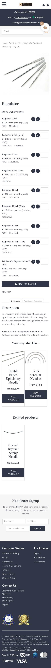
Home (4, 43)
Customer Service (13, 548)
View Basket (39, 558)
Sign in (37, 554)
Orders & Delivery (10, 554)
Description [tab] (15, 300)
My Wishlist (39, 562)
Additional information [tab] (33, 300)
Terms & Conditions (11, 566)
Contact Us (7, 562)
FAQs (5, 558)
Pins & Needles (15, 43)
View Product (13, 398)
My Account (41, 548)
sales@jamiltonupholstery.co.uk (26, 22)
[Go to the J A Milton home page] (25, 4)
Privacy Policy (8, 574)
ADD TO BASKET (26, 283)
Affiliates (5, 570)
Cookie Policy (8, 578)
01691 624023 (29, 12)
